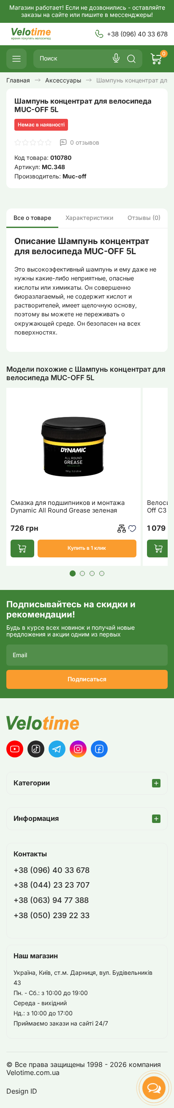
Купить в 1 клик (87, 548)
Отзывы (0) (144, 217)
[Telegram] (57, 748)
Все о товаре (32, 217)
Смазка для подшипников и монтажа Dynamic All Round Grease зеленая (68, 506)
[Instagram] (78, 748)
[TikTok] (35, 748)
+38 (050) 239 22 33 (52, 915)
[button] (72, 573)
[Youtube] (14, 748)
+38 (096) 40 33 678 (137, 34)
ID (33, 1091)
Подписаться (87, 679)
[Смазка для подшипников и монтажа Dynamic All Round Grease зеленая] (73, 442)
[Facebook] (99, 748)
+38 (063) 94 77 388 (51, 900)
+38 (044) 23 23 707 (52, 884)
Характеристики (89, 217)
